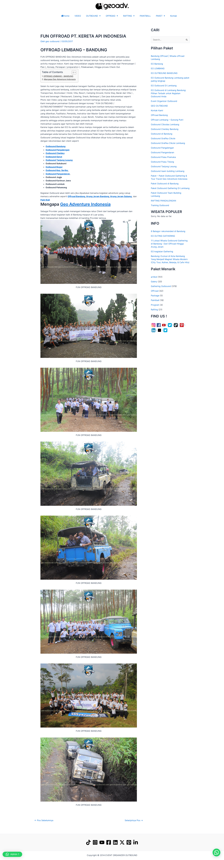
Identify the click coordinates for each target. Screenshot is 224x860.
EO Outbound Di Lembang (164, 85)
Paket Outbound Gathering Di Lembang (170, 188)
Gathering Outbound (161, 286)
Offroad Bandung (76, 196)
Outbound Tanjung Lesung (164, 166)
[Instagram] (95, 842)
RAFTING (127, 16)
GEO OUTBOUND (159, 105)
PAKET (159, 16)
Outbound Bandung (55, 146)
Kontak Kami (157, 110)
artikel (154, 277)
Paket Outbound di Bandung (164, 183)
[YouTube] (101, 842)
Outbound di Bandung (161, 133)
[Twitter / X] (122, 842)
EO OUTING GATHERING (163, 236)
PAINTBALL (145, 16)
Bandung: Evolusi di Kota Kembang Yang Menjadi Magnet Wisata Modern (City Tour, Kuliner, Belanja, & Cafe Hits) (170, 259)
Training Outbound (160, 205)
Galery (154, 281)
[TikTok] (88, 842)
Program (155, 305)
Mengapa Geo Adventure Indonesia (60, 79)
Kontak (173, 16)
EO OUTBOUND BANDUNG (164, 73)
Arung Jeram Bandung (97, 196)
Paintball (155, 300)
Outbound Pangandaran (58, 174)
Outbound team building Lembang (167, 171)
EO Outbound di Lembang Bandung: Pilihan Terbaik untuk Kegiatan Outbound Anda (168, 93)
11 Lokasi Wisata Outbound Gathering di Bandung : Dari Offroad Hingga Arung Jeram (169, 243)
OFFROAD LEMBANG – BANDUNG (58, 76)
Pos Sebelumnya (43, 820)
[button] (216, 852)
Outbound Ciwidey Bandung (164, 129)
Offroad (155, 291)
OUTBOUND (92, 16)
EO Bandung (157, 63)
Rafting (154, 309)
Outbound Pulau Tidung (162, 161)
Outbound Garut (54, 156)
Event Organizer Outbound (164, 101)
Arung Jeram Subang (121, 196)
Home (66, 16)
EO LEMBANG (157, 68)
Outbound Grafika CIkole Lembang (168, 143)
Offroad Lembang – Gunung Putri (167, 119)
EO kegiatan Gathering (162, 251)
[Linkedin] (115, 842)
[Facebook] (108, 842)
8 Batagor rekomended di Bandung (168, 231)
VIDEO (78, 16)
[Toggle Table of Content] (73, 72)
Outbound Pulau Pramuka (163, 157)
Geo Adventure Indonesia (85, 204)
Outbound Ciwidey (55, 153)
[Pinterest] (128, 842)
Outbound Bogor (54, 167)
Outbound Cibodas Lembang (165, 124)
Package (155, 295)
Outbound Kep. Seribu (57, 170)
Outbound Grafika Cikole (163, 138)
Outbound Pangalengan (57, 150)
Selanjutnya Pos (134, 820)
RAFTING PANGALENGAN (163, 200)
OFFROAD (110, 16)
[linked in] (135, 842)
